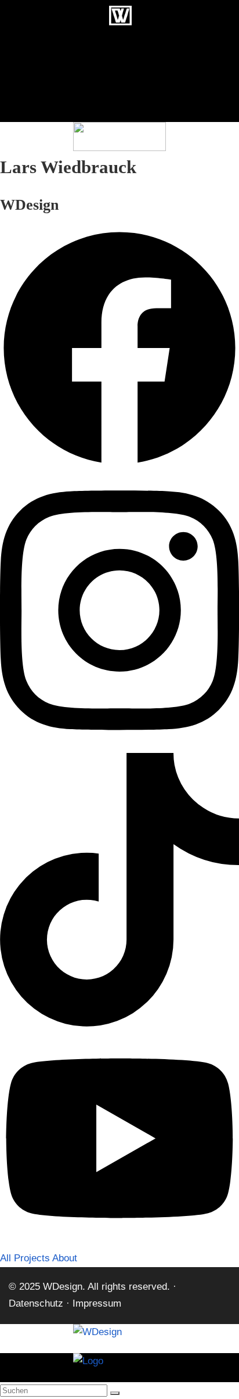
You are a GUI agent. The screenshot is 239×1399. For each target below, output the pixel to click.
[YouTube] (119, 1241)
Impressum (97, 1303)
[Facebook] (119, 464)
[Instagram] (119, 743)
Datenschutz (36, 1303)
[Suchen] (114, 1393)
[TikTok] (119, 1023)
